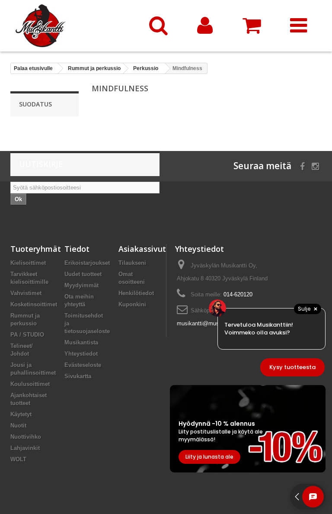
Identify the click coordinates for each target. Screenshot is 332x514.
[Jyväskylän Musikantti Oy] (73, 25)
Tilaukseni (132, 263)
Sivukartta (77, 376)
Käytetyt (21, 414)
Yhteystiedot (81, 353)
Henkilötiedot (136, 293)
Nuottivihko (25, 437)
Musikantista (81, 342)
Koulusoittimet (30, 384)
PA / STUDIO (27, 334)
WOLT (18, 459)
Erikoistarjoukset (87, 263)
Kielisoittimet (28, 263)
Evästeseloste (82, 365)
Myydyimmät (81, 285)
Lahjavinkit (25, 448)
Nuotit (18, 425)
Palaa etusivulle (33, 68)
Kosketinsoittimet (33, 304)
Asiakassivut (142, 249)
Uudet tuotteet (83, 274)
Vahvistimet (26, 293)
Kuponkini (132, 304)
